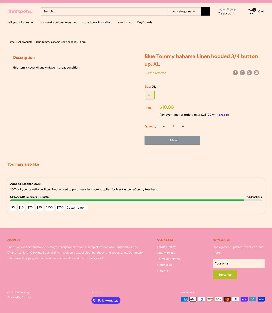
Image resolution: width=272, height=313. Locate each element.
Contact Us (164, 265)
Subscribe (225, 274)
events (122, 22)
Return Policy (166, 252)
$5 (13, 207)
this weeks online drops (56, 22)
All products (25, 42)
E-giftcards (144, 22)
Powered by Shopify (19, 297)
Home (11, 42)
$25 (30, 207)
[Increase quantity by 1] (183, 126)
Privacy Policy (166, 247)
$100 (49, 207)
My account (226, 13)
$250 (60, 207)
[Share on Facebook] (235, 72)
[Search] (205, 11)
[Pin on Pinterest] (242, 72)
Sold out (172, 140)
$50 (39, 207)
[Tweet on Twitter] (249, 72)
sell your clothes (18, 22)
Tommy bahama (155, 72)
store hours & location (96, 22)
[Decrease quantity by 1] (163, 126)
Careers (162, 271)
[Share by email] (256, 72)
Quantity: (151, 126)
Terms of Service (168, 259)
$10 (21, 207)
